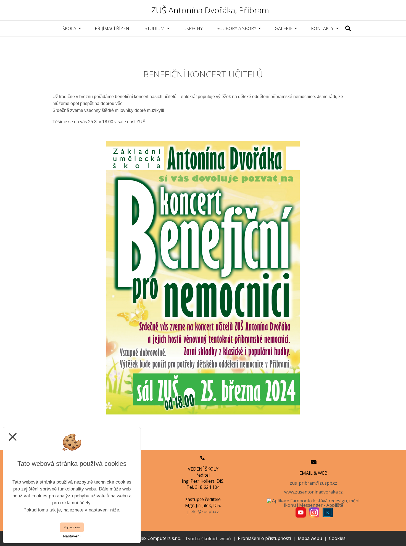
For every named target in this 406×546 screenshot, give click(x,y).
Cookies (337, 538)
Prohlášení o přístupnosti (264, 538)
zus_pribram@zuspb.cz (313, 483)
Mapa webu (310, 538)
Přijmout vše (72, 527)
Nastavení (72, 536)
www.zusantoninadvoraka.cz (313, 492)
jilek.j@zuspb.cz (203, 511)
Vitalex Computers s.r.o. (156, 538)
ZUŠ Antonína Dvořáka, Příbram (210, 10)
